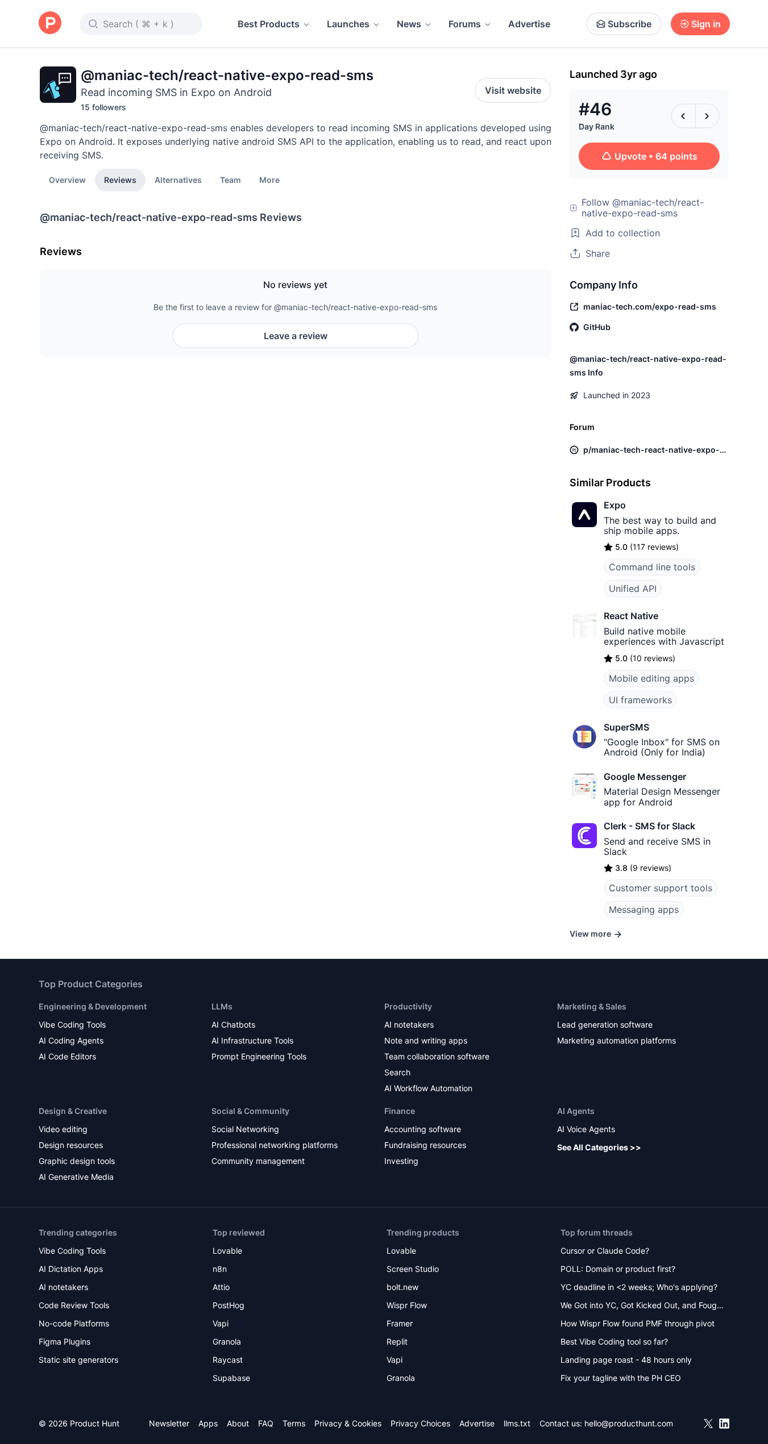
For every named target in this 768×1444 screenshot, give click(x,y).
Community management (258, 1161)
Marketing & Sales (591, 1006)
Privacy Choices (420, 1423)
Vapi (221, 1323)
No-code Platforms (74, 1323)
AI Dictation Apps (71, 1269)
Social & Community (250, 1111)
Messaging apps (644, 909)
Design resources (71, 1145)
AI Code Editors (67, 1056)
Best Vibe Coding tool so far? (614, 1341)
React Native (631, 615)
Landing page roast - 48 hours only (626, 1359)
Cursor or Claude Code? (605, 1250)
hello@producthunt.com (628, 1423)
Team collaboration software (436, 1056)
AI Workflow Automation (428, 1088)
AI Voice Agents (586, 1129)
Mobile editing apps (651, 678)
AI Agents (576, 1111)
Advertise (529, 24)
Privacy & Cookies (347, 1423)
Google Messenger (645, 776)
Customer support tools (660, 888)
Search (397, 1072)
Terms (294, 1423)
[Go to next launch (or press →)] (707, 116)
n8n (220, 1269)
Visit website (513, 90)
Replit (397, 1341)
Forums (465, 24)
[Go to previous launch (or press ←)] (683, 116)
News (409, 24)
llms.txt (517, 1423)
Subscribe (629, 24)
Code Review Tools (74, 1305)
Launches (348, 24)
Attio (221, 1287)
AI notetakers (409, 1024)
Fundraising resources (425, 1145)
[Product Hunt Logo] (50, 23)
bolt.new (402, 1287)
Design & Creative (73, 1111)
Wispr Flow (407, 1305)
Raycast (228, 1359)
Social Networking (245, 1129)
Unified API (633, 588)
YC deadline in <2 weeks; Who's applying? (639, 1287)
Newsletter (169, 1423)
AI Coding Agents (71, 1040)
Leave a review (295, 335)
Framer (400, 1323)
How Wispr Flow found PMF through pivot (638, 1323)
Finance (399, 1111)
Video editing (63, 1129)
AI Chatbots (233, 1024)
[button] (269, 179)
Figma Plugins (64, 1341)
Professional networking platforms (274, 1145)
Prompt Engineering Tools (258, 1056)
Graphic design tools (77, 1161)
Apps (208, 1423)
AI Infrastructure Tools (252, 1040)
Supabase (231, 1378)
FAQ (265, 1423)
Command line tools (652, 567)
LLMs (222, 1006)
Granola (227, 1341)
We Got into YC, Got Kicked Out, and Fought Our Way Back (642, 1306)
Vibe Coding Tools (72, 1024)
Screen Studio (413, 1269)
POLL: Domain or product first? (618, 1269)
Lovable (227, 1250)
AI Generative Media (76, 1177)
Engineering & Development (93, 1006)
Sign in (706, 24)
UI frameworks (640, 700)
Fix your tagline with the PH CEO (621, 1378)
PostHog (228, 1305)
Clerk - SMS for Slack (649, 826)
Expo (615, 505)
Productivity (408, 1006)
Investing (401, 1161)
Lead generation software (605, 1024)
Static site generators (78, 1359)
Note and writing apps (425, 1040)
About (238, 1423)
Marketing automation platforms (616, 1040)
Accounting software (422, 1129)
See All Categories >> (599, 1147)
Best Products (269, 24)
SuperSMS (626, 727)
